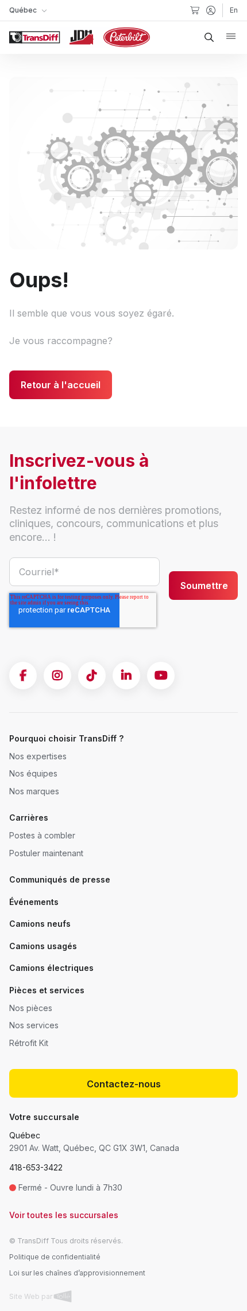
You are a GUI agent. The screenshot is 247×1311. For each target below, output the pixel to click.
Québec (24, 1135)
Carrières (28, 817)
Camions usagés (43, 946)
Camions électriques (51, 968)
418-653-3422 (36, 1167)
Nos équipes (33, 773)
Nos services (34, 1025)
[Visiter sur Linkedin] (126, 675)
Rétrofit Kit (28, 1043)
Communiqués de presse (59, 879)
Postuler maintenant (46, 853)
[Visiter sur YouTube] (161, 675)
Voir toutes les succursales (63, 1215)
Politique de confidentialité (55, 1257)
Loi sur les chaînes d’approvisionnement (77, 1273)
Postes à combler (42, 835)
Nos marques (34, 791)
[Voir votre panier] (194, 10)
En (234, 10)
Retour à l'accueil (61, 385)
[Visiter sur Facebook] (23, 675)
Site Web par (31, 1296)
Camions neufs (40, 923)
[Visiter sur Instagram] (57, 675)
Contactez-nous (124, 1084)
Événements (34, 902)
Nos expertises (38, 756)
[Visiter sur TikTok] (92, 675)
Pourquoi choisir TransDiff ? (66, 738)
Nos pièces (30, 1008)
